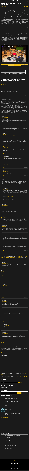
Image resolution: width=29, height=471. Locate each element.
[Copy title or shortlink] (5, 7)
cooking (7, 68)
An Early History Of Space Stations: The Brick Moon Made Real (13, 409)
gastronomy (18, 68)
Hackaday (14, 1)
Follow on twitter (2, 387)
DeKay (4, 146)
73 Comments (8, 440)
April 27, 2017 (26, 7)
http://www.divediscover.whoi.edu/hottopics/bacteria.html (10, 135)
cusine (10, 68)
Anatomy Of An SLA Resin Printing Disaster (12, 401)
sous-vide (22, 68)
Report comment (25, 153)
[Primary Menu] (27, 0)
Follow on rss (5, 387)
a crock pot (6, 43)
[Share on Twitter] (2, 7)
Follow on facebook (1, 387)
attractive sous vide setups (10, 42)
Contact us (6, 387)
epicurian (15, 68)
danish (12, 68)
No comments (8, 437)
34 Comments (8, 443)
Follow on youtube (3, 387)
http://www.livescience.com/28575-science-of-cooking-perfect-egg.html (11, 100)
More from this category (4, 417)
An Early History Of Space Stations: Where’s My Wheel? (13, 405)
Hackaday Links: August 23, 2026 (10, 445)
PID (16, 26)
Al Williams (4, 6)
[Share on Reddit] (4, 7)
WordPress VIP (16, 468)
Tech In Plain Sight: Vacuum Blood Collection (13, 442)
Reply (2, 113)
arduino (4, 68)
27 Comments (26, 6)
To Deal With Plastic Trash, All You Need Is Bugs (13, 71)
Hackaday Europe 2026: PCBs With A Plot (12, 398)
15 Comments (8, 403)
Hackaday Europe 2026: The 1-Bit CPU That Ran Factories (13, 414)
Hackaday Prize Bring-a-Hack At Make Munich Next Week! (13, 73)
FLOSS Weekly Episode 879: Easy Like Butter (12, 435)
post (19, 16)
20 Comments (8, 450)
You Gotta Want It (8, 448)
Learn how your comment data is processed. (20, 376)
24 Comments (8, 407)
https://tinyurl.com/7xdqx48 (10, 196)
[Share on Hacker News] (3, 7)
